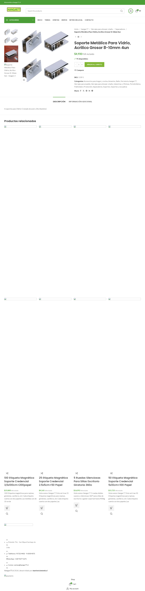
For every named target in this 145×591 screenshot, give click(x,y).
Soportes (106, 87)
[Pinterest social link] (86, 90)
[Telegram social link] (92, 90)
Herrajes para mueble (82, 84)
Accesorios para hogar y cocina (96, 81)
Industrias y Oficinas (121, 84)
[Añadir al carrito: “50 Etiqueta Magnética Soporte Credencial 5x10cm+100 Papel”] (111, 508)
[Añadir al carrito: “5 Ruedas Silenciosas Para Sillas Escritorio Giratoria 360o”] (76, 505)
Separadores (120, 29)
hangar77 (84, 29)
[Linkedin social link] (89, 90)
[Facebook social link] (80, 90)
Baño (118, 81)
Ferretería (124, 81)
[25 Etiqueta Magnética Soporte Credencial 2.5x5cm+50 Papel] (55, 211)
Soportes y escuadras (119, 87)
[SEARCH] (121, 11)
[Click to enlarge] (24, 80)
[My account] (130, 11)
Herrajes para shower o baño (102, 29)
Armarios (111, 81)
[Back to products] (78, 37)
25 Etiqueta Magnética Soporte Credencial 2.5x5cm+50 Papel (53, 481)
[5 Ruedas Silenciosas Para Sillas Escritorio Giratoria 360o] (90, 211)
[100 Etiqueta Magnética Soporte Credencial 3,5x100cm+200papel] (20, 211)
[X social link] (83, 90)
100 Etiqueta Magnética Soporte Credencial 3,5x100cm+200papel (19, 481)
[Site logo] (14, 11)
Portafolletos (135, 84)
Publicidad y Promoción (83, 87)
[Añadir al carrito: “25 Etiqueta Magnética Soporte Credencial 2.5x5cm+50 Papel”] (42, 508)
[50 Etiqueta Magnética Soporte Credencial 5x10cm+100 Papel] (124, 211)
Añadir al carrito (94, 64)
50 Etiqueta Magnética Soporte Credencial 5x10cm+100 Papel (122, 481)
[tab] (59, 100)
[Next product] (81, 37)
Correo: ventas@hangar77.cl (18, 565)
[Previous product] (75, 37)
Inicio (76, 29)
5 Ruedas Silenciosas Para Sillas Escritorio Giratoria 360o (87, 481)
